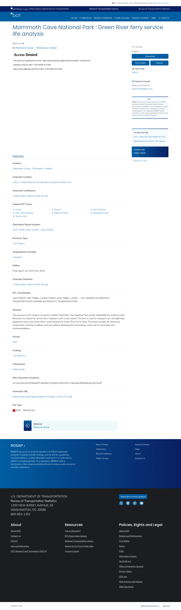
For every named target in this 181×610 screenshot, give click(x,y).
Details (135, 72)
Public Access (122, 17)
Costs (18, 209)
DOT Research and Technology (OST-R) (29, 551)
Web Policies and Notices (130, 581)
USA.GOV (166, 606)
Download (150, 56)
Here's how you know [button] (161, 3)
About (138, 453)
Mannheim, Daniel (25, 47)
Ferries (57, 209)
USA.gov (123, 576)
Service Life (21, 216)
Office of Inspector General (131, 566)
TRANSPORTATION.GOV (149, 606)
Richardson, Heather (47, 47)
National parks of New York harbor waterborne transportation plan (150, 141)
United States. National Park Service (30, 195)
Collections (86, 17)
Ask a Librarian (72, 531)
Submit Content (140, 17)
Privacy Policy (125, 571)
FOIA (121, 551)
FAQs (13, 541)
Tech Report (19, 243)
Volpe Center (19, 369)
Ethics (122, 546)
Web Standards (126, 586)
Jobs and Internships (20, 546)
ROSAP (17, 445)
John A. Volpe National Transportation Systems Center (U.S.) (42, 182)
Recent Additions (103, 17)
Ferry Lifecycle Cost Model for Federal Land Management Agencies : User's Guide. (150, 136)
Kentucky (17, 257)
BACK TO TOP (140, 160)
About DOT (124, 531)
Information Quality (128, 556)
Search (165, 17)
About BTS (16, 531)
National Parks (61, 212)
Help (153, 17)
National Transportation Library (79, 541)
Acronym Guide (72, 551)
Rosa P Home (102, 444)
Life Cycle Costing (24, 212)
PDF (15, 342)
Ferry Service (99, 209)
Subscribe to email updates (133, 496)
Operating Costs (101, 212)
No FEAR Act (125, 561)
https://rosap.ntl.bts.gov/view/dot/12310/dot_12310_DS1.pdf (42, 396)
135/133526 (46, 229)
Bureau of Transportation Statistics (154, 8)
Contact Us (140, 458)
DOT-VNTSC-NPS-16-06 (25, 229)
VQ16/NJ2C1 (19, 355)
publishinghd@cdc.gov (142, 88)
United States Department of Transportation (48, 8)
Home (74, 17)
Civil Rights (124, 541)
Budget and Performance (130, 536)
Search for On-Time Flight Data (79, 546)
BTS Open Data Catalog (76, 536)
